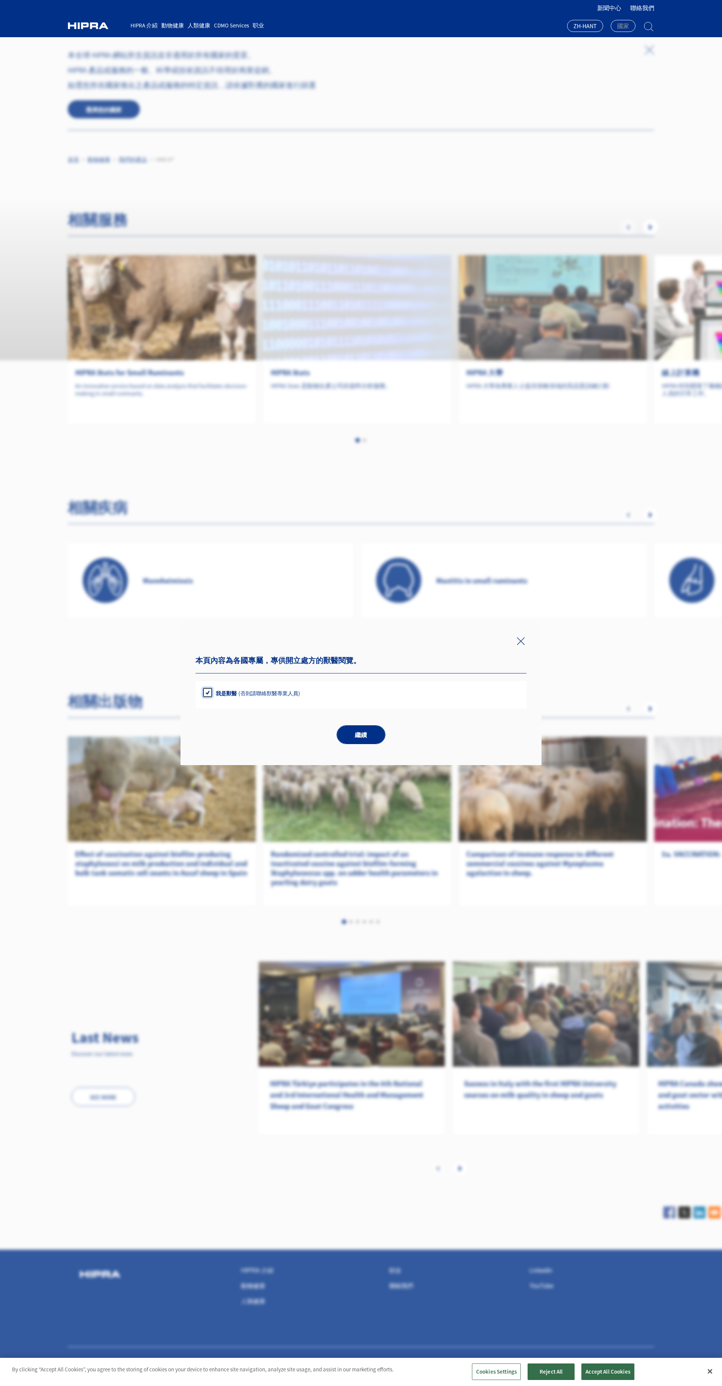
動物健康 (172, 25)
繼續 (361, 735)
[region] (361, 1372)
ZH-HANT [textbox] (585, 26)
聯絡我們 (642, 8)
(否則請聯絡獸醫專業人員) (258, 693)
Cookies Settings (496, 1371)
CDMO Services (231, 25)
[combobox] (585, 26)
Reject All (551, 1371)
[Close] (710, 1371)
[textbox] (623, 26)
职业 (258, 25)
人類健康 (199, 25)
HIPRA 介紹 (144, 25)
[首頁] (96, 25)
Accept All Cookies (607, 1371)
